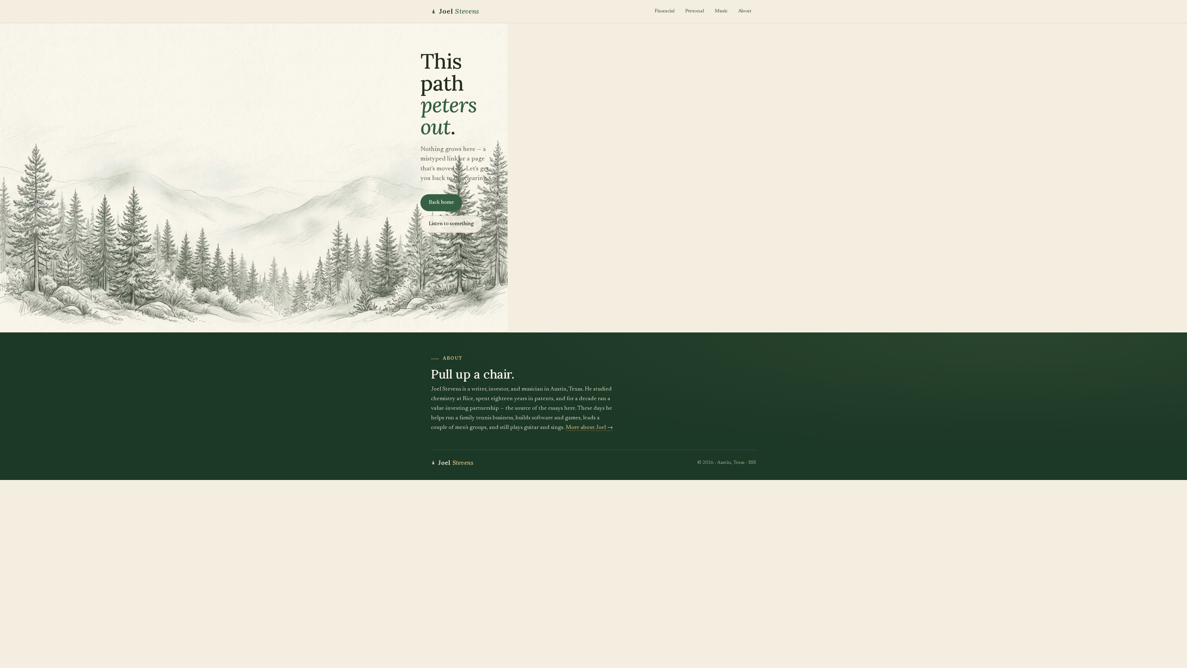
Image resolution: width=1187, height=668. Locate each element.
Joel (459, 11)
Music (721, 11)
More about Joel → (589, 427)
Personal (694, 11)
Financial (665, 11)
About (744, 11)
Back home (441, 202)
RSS (752, 462)
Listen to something (451, 224)
